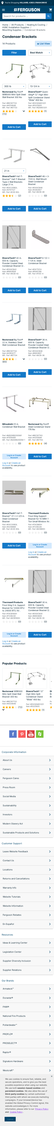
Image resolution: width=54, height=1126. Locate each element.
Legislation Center (12, 951)
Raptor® (7, 1052)
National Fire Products (14, 1016)
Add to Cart (14, 127)
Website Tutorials (11, 896)
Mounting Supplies (12, 30)
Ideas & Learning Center (15, 942)
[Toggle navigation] (3, 10)
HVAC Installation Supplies (16, 27)
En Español (8, 924)
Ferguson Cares (11, 778)
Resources (7, 934)
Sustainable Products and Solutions (21, 832)
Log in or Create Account (14, 456)
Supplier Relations (12, 970)
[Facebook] (13, 734)
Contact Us (8, 860)
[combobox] (25, 16)
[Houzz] (39, 734)
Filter (14, 52)
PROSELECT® (10, 1043)
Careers (7, 769)
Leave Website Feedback (15, 851)
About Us (7, 760)
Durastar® (8, 997)
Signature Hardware (13, 1061)
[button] (51, 1076)
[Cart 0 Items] (50, 10)
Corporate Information (14, 752)
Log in (5, 463)
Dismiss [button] (10, 1119)
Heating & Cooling (36, 24)
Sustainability (9, 805)
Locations (8, 869)
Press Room (9, 787)
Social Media (9, 796)
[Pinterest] (22, 734)
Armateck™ (8, 988)
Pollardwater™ (10, 1025)
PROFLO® (8, 1034)
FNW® (6, 1006)
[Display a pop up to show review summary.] (24, 112)
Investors (7, 814)
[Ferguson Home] (27, 9)
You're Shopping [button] (25, 3)
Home (5, 24)
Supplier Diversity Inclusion (17, 960)
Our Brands (8, 980)
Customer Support (12, 843)
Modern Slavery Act (13, 823)
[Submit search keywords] (49, 16)
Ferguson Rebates (12, 915)
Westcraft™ (8, 1070)
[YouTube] (31, 734)
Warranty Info (9, 887)
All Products (17, 24)
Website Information (13, 906)
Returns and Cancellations (16, 878)
